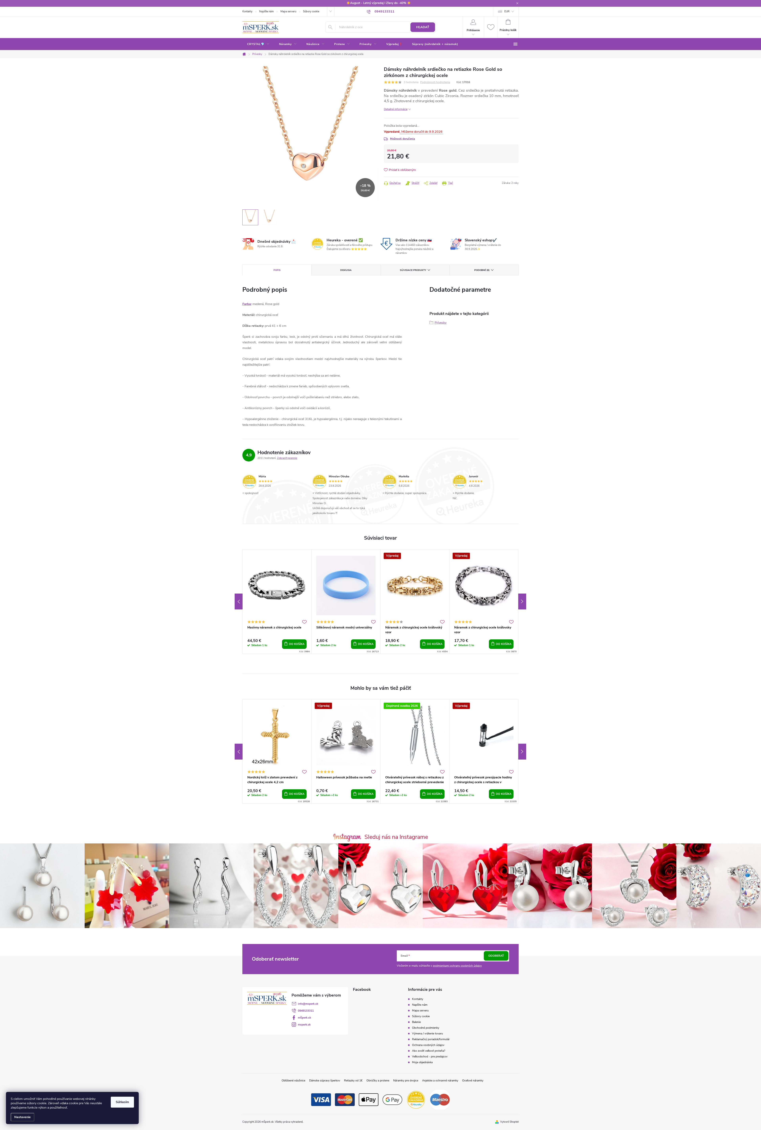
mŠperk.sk (304, 1018)
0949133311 (306, 1011)
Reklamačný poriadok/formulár (431, 1039)
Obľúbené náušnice (293, 1080)
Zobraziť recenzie (287, 458)
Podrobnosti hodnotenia (435, 82)
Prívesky (440, 322)
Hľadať (422, 27)
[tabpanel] (277, 602)
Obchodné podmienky (425, 1028)
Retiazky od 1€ (353, 1080)
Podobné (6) (481, 270)
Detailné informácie (395, 109)
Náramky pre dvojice (405, 1080)
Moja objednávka (422, 1062)
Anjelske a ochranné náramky (440, 1080)
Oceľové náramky (472, 1080)
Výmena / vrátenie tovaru (427, 1033)
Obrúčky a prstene (377, 1080)
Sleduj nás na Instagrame (396, 837)
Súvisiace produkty (413, 270)
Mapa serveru (288, 11)
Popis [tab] (277, 270)
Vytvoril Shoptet (509, 1122)
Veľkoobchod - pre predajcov (429, 1056)
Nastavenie (22, 1117)
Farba (246, 304)
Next (522, 601)
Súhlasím (122, 1102)
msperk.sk (304, 1024)
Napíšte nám (266, 11)
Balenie (416, 1022)
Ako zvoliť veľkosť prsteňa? (428, 1051)
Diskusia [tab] (346, 270)
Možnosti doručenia (402, 139)
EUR (507, 11)
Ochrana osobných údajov (428, 1045)
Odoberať (496, 956)
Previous (239, 601)
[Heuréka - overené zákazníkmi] (416, 1099)
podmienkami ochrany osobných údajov (457, 966)
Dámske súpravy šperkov (324, 1080)
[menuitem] (258, 44)
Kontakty (247, 11)
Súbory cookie (311, 11)
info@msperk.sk (308, 1004)
